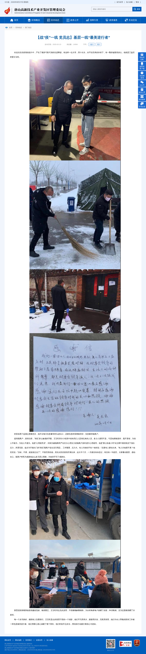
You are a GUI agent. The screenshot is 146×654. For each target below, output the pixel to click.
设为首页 (120, 2)
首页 (16, 20)
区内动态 (54, 20)
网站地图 (18, 640)
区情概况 (35, 20)
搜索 (138, 9)
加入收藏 (129, 2)
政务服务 (113, 20)
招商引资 (93, 20)
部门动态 (28, 27)
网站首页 (8, 640)
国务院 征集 (142, 58)
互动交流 (132, 20)
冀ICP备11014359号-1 (12, 650)
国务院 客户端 (142, 68)
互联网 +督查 (142, 77)
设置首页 (39, 640)
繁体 (137, 2)
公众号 (142, 85)
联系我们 (29, 640)
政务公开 (74, 20)
